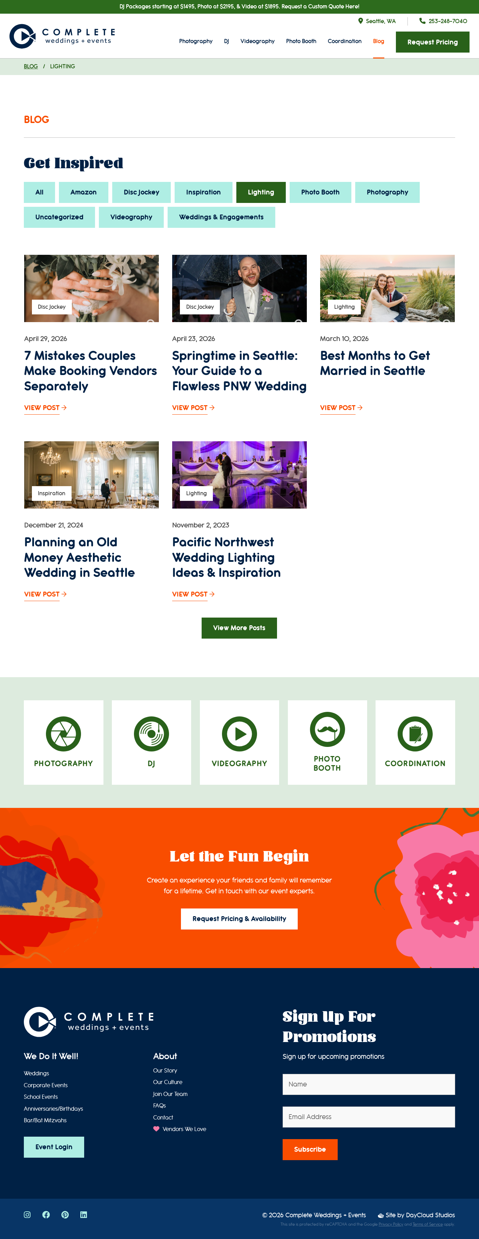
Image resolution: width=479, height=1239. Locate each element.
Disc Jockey (141, 192)
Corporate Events (46, 1085)
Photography (195, 41)
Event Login (54, 1147)
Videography (258, 41)
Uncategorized (59, 217)
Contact (163, 1117)
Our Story (165, 1070)
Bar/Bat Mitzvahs (45, 1120)
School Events (41, 1097)
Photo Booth (301, 41)
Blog (378, 41)
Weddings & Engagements (221, 217)
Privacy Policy (391, 1224)
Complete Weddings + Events (325, 1215)
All (39, 192)
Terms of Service (428, 1224)
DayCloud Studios (430, 1215)
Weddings (36, 1073)
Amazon (83, 192)
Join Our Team (170, 1094)
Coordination (345, 41)
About (165, 1056)
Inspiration (203, 192)
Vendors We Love (183, 1129)
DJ (226, 41)
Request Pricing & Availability (239, 919)
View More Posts (239, 628)
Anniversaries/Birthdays (53, 1108)
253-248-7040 (448, 21)
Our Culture (167, 1082)
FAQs (159, 1105)
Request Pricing (432, 42)
